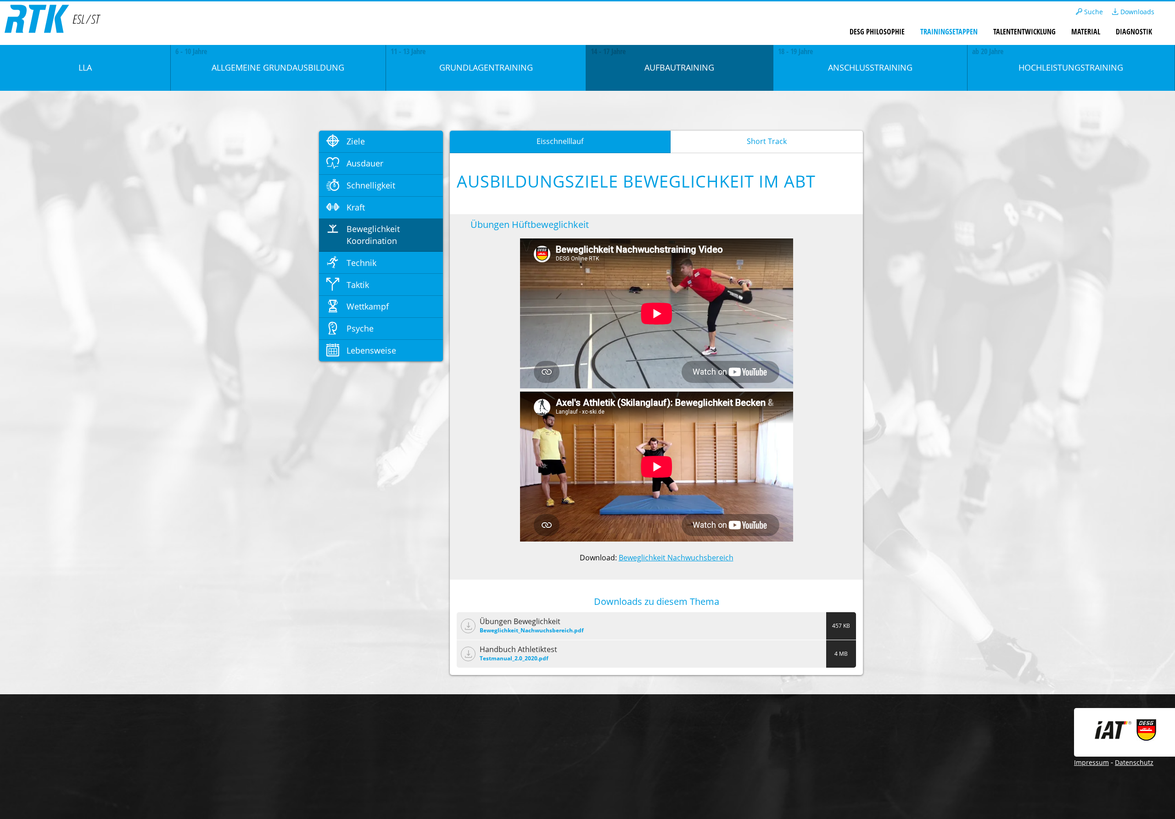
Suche (1092, 11)
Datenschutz (1134, 762)
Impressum (1091, 762)
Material (1085, 32)
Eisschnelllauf (560, 141)
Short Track (767, 141)
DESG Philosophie (877, 32)
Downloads (1136, 11)
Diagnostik (1134, 32)
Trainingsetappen (949, 32)
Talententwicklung (1024, 32)
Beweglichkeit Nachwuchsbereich (676, 558)
